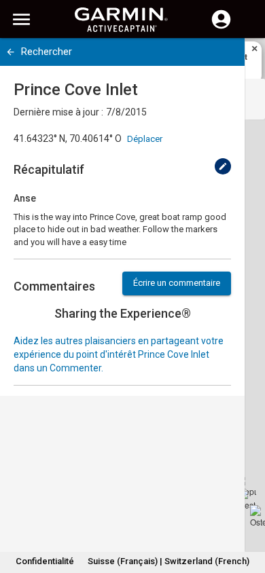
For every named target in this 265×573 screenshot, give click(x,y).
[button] (248, 511)
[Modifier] (223, 166)
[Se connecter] (221, 27)
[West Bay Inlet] (248, 499)
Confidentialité (45, 561)
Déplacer (144, 139)
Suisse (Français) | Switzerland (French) (168, 561)
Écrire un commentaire (176, 283)
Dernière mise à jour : (58, 112)
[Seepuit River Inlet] (245, 485)
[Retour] (10, 52)
